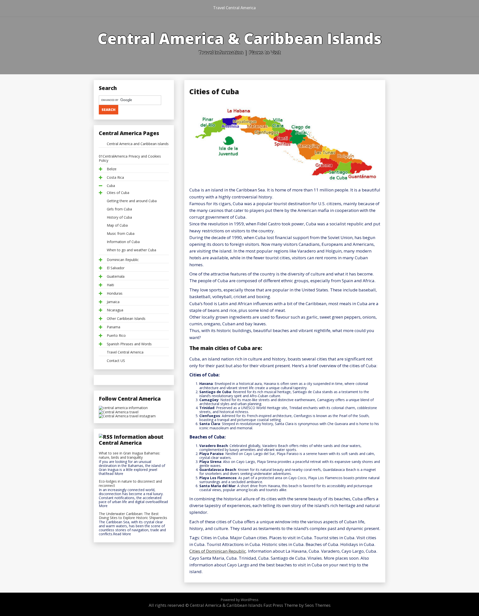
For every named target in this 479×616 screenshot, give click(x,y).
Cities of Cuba (118, 193)
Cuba (111, 186)
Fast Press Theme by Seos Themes (297, 605)
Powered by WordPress (239, 599)
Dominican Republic (123, 260)
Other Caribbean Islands (126, 319)
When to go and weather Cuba (131, 250)
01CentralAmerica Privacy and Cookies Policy (130, 158)
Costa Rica (115, 178)
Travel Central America (234, 7)
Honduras (114, 293)
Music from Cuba (120, 234)
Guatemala (115, 276)
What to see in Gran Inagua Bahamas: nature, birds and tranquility (129, 455)
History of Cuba (119, 217)
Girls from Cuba (119, 209)
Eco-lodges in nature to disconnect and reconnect (130, 483)
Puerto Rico (116, 336)
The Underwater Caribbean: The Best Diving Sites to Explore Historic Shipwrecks (133, 516)
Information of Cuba (123, 242)
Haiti (110, 285)
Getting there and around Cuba (132, 201)
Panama (113, 327)
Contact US (116, 361)
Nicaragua (115, 310)
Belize (112, 169)
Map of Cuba (117, 225)
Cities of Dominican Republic (217, 551)
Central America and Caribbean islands (138, 144)
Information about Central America (131, 439)
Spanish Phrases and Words (129, 344)
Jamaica (113, 302)
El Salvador (115, 268)
